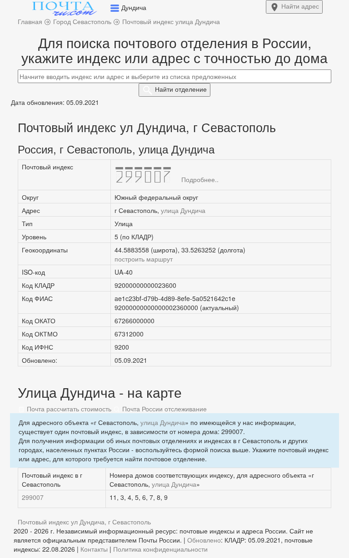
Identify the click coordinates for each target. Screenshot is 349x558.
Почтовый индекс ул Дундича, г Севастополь (84, 521)
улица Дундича (183, 210)
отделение (181, 89)
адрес (300, 5)
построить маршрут (144, 258)
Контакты (94, 548)
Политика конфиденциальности (160, 548)
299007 (33, 497)
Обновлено (204, 539)
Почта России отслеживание (163, 408)
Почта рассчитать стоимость (68, 408)
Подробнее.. (200, 179)
